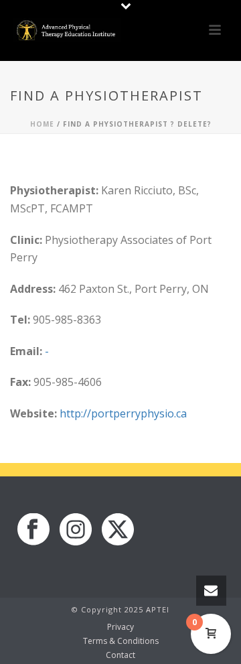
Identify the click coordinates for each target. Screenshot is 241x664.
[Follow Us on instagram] (76, 530)
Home (42, 124)
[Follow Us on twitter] (118, 530)
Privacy (120, 627)
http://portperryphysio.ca (123, 413)
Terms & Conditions (121, 641)
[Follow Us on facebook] (33, 530)
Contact (120, 655)
